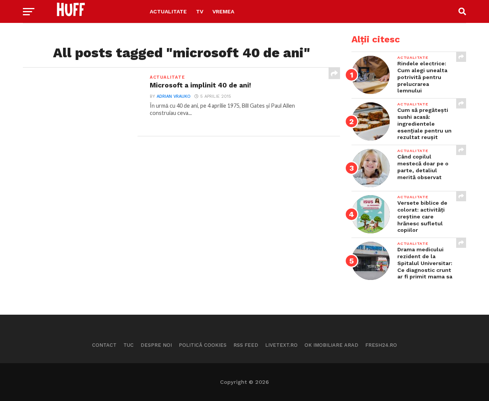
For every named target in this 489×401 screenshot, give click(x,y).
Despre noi (156, 345)
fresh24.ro (381, 345)
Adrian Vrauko (174, 96)
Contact (104, 345)
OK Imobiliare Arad (331, 345)
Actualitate (168, 11)
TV (199, 11)
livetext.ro (281, 345)
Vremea (223, 11)
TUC (128, 345)
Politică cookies (203, 345)
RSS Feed (245, 345)
